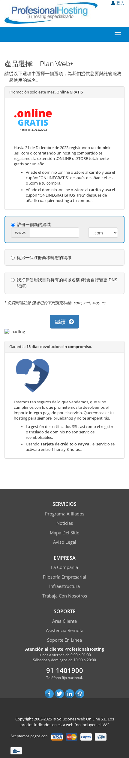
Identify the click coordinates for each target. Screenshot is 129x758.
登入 (119, 3)
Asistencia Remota (64, 630)
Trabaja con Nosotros (64, 596)
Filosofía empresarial (64, 577)
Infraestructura (64, 586)
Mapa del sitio (65, 533)
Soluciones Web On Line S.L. (82, 719)
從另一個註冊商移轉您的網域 (44, 257)
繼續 (62, 321)
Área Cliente (64, 621)
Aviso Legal (64, 542)
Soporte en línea (64, 640)
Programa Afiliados (64, 514)
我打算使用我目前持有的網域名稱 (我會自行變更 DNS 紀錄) (67, 283)
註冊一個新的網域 (34, 224)
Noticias (64, 523)
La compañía (64, 567)
